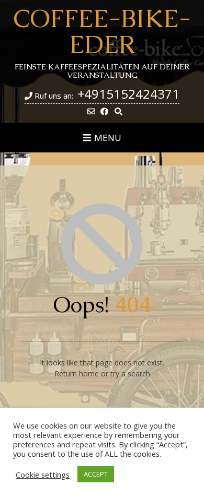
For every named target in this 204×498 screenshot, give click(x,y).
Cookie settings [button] (43, 474)
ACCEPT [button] (96, 474)
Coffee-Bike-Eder (102, 31)
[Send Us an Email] (91, 111)
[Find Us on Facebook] (104, 111)
